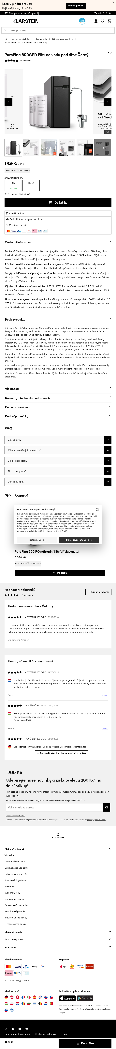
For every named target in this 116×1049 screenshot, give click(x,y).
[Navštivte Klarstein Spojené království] (40, 997)
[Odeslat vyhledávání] (5, 30)
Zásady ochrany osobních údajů (71, 1009)
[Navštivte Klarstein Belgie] (40, 1003)
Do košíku (60, 202)
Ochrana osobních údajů (15, 816)
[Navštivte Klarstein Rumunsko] (23, 1003)
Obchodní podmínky (45, 1034)
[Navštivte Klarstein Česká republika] (51, 997)
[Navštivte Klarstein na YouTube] (20, 1028)
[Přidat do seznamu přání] (109, 53)
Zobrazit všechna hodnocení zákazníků (62, 753)
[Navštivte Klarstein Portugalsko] (51, 1003)
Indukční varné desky (16, 917)
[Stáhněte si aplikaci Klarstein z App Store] (67, 998)
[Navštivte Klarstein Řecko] (12, 1010)
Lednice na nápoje (14, 899)
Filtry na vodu (41, 39)
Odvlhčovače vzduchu (16, 867)
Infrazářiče (10, 886)
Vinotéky (9, 855)
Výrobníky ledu (12, 892)
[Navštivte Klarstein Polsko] (12, 1003)
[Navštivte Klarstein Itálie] (29, 997)
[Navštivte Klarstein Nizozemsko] (46, 1003)
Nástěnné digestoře (15, 911)
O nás (64, 1034)
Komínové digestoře (15, 880)
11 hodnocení (25, 60)
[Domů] (8, 39)
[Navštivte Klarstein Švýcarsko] (17, 997)
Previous (8, 102)
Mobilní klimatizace (15, 861)
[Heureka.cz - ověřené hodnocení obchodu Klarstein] (82, 20)
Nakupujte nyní (75, 5)
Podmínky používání (94, 1009)
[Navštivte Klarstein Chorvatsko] (17, 1003)
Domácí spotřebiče (21, 39)
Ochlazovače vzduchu (16, 905)
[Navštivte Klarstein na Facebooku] (13, 1028)
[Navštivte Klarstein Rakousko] (12, 997)
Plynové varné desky (15, 923)
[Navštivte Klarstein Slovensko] (46, 997)
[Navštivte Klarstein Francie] (23, 997)
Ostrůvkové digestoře (16, 874)
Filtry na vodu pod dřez (62, 39)
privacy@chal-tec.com (96, 820)
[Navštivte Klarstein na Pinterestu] (26, 1028)
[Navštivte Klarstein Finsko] (34, 1003)
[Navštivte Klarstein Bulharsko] (29, 1003)
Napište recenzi (99, 591)
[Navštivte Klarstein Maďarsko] (6, 1003)
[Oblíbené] (102, 21)
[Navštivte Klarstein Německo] (6, 997)
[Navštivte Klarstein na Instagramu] (6, 1028)
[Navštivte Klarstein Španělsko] (34, 997)
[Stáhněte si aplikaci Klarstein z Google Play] (85, 998)
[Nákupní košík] (109, 21)
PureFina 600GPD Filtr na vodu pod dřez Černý (26, 42)
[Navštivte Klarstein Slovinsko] (6, 1010)
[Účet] (95, 21)
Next (107, 102)
